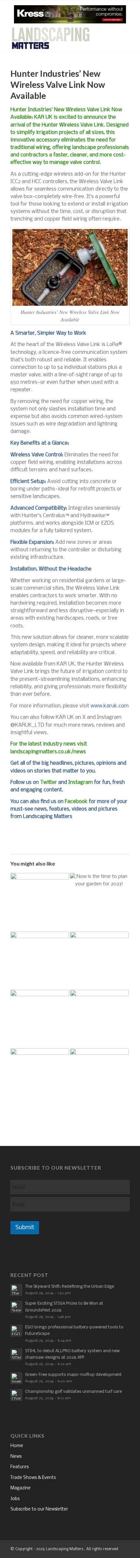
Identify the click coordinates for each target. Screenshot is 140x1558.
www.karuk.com (110, 706)
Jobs (15, 1499)
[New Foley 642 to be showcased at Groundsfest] (39, 902)
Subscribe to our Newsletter (39, 1509)
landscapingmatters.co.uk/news (48, 752)
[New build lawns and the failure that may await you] (99, 961)
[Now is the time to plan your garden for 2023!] (99, 902)
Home (16, 1446)
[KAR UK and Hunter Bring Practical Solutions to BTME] (39, 961)
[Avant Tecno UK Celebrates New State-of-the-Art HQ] (39, 1019)
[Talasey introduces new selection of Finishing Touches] (99, 1019)
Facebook (76, 801)
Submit (24, 1228)
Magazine (20, 1488)
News (15, 1456)
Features (19, 1467)
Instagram (80, 782)
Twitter (48, 782)
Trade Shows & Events (33, 1477)
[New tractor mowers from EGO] (39, 1077)
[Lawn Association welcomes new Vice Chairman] (99, 1077)
